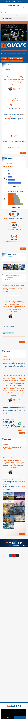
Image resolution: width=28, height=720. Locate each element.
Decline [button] (7, 717)
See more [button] (19, 713)
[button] (4, 58)
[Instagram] (17, 555)
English (13, 1)
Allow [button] (20, 717)
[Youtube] (14, 555)
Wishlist (20, 1)
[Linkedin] (10, 555)
